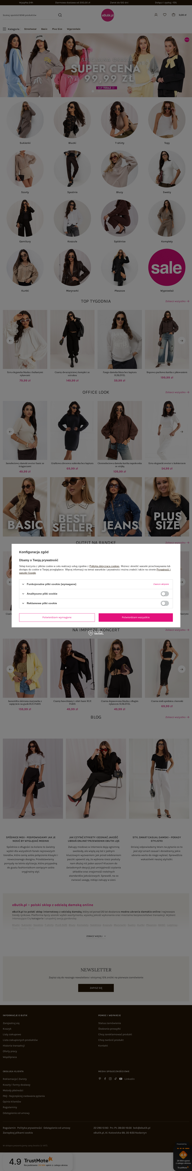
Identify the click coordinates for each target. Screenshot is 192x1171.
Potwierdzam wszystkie (136, 617)
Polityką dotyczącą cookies (104, 566)
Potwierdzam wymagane (56, 617)
